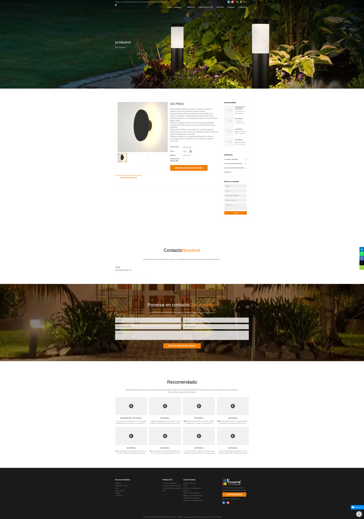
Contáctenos (242, 7)
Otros (164, 490)
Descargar (231, 7)
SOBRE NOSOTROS (205, 7)
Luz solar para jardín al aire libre (234, 168)
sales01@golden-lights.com (123, 270)
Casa (169, 7)
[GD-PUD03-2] (165, 436)
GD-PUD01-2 (239, 129)
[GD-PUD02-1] (165, 406)
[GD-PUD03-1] (131, 436)
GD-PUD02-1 (239, 118)
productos (178, 7)
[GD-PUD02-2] (233, 406)
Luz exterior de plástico (231, 159)
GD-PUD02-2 (239, 140)
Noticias (117, 493)
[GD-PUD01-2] (199, 406)
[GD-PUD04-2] (199, 436)
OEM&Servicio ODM (121, 485)
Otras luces (227, 172)
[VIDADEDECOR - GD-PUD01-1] (131, 406)
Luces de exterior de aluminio (233, 163)
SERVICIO (191, 7)
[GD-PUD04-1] (233, 436)
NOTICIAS (220, 7)
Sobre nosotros (119, 490)
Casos (117, 488)
